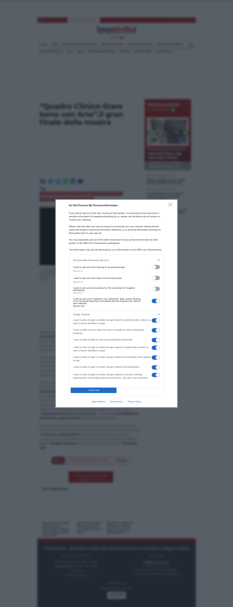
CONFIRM (94, 390)
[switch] (156, 267)
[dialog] (116, 303)
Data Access (116, 401)
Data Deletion (98, 401)
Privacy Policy (134, 401)
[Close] (171, 206)
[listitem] (116, 260)
